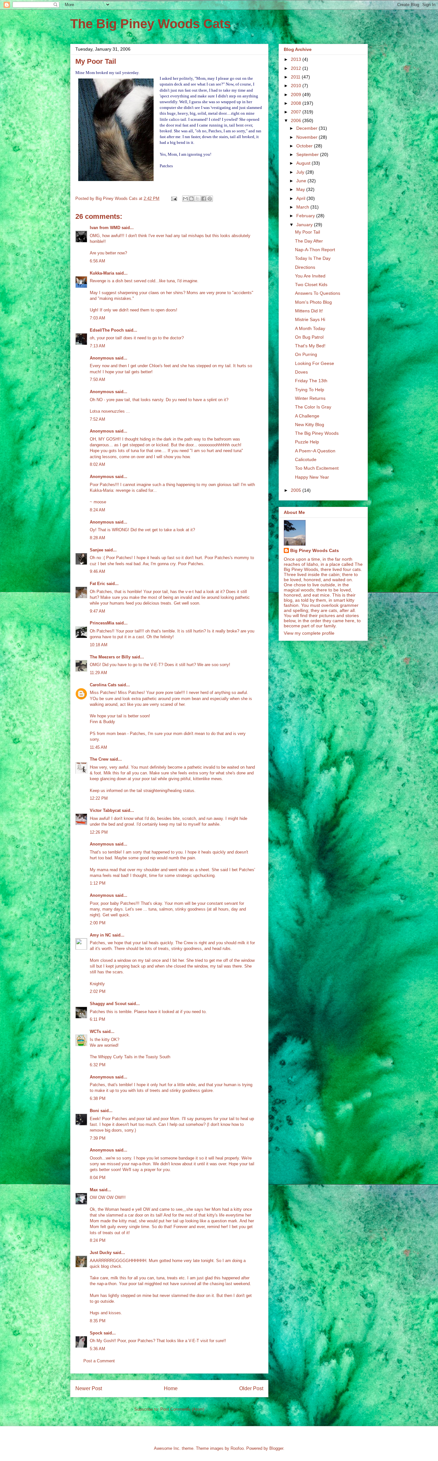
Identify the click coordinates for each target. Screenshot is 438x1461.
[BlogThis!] (191, 198)
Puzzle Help (307, 441)
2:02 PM (97, 991)
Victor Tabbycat (105, 810)
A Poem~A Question (315, 450)
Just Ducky (101, 1252)
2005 (296, 490)
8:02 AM (97, 464)
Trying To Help (309, 389)
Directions (305, 267)
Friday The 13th (311, 380)
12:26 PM (99, 832)
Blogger (276, 1448)
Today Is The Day (313, 258)
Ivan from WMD (105, 227)
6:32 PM (97, 1064)
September (308, 154)
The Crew (99, 759)
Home (171, 1388)
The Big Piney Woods (317, 433)
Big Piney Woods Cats (314, 550)
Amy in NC (100, 935)
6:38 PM (97, 1098)
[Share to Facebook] (203, 198)
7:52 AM (97, 419)
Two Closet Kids (311, 284)
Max (94, 1189)
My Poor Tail (307, 232)
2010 (296, 85)
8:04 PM (97, 1177)
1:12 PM (97, 883)
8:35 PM (97, 1320)
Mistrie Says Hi (310, 319)
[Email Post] (173, 198)
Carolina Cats (103, 684)
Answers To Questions (317, 293)
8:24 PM (97, 1240)
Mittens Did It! (309, 310)
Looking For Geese (314, 363)
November (307, 137)
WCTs (95, 1031)
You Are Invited (310, 275)
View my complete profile (309, 633)
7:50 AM (97, 379)
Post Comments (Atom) (182, 1409)
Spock (96, 1333)
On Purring (306, 354)
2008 (296, 103)
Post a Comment (99, 1360)
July (301, 172)
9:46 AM (97, 571)
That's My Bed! (310, 345)
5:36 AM (97, 1348)
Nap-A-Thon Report (315, 249)
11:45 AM (98, 747)
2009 (296, 94)
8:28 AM (97, 537)
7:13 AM (97, 345)
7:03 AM (97, 318)
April (301, 198)
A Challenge (307, 415)
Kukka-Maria (102, 273)
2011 (296, 76)
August (304, 163)
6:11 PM (97, 1019)
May (301, 189)
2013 (296, 59)
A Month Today (310, 328)
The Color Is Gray (313, 406)
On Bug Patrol (309, 337)
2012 (296, 68)
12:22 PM (99, 798)
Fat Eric (97, 583)
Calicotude (305, 459)
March (303, 207)
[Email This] (185, 198)
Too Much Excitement (317, 468)
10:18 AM (98, 644)
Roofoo (237, 1448)
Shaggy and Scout (108, 1003)
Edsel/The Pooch (107, 330)
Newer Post (88, 1388)
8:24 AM (97, 510)
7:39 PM (97, 1138)
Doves (301, 372)
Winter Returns (310, 398)
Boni (94, 1110)
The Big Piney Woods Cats (150, 24)
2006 (296, 120)
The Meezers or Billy (110, 657)
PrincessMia (102, 623)
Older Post (251, 1388)
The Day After (309, 241)
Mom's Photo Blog (313, 302)
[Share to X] (197, 198)
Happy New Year (312, 477)
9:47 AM (97, 611)
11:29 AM (98, 672)
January (305, 224)
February (306, 215)
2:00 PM (97, 922)
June (301, 180)
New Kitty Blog (309, 424)
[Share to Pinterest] (209, 198)
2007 (296, 111)
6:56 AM (97, 261)
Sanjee (96, 550)
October (305, 145)
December (307, 128)
